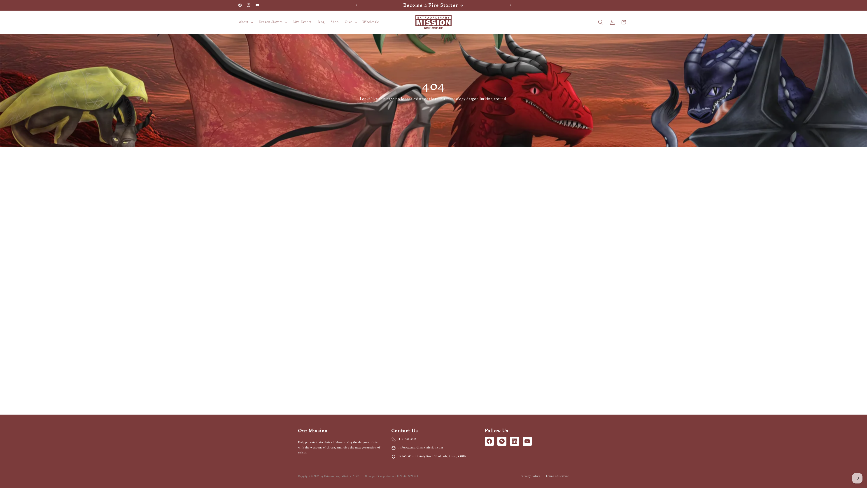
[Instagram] (501, 441)
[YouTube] (527, 441)
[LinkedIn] (514, 441)
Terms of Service (557, 476)
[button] (246, 22)
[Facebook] (489, 441)
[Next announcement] (510, 5)
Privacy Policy (530, 476)
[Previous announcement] (357, 5)
